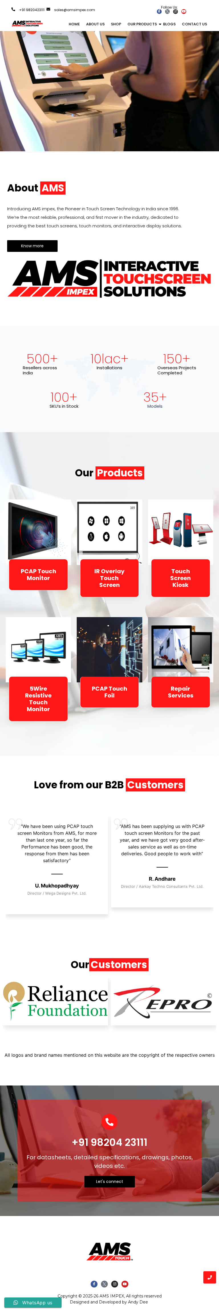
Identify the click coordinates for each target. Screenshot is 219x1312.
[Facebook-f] (159, 11)
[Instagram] (175, 11)
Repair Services (180, 692)
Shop (116, 24)
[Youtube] (183, 11)
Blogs (169, 24)
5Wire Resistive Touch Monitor (38, 699)
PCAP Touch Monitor (38, 574)
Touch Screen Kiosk (180, 578)
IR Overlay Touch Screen (109, 578)
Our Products (142, 24)
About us (95, 24)
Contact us (194, 24)
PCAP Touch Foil (109, 692)
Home (74, 24)
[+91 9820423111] (13, 9)
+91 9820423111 (31, 9)
